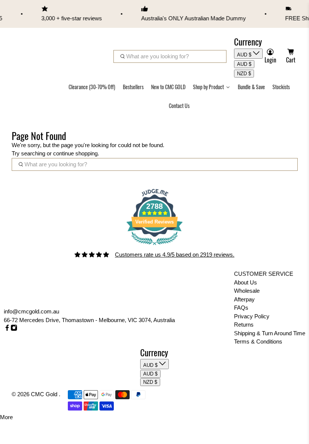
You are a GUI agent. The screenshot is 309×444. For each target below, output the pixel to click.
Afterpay (244, 299)
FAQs (241, 307)
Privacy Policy (251, 316)
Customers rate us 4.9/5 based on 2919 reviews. (174, 254)
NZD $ (244, 73)
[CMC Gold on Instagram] (14, 329)
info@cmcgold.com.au (31, 311)
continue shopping (75, 153)
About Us (245, 282)
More (6, 417)
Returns (244, 324)
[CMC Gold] (32, 48)
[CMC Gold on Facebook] (7, 329)
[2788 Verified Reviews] (154, 246)
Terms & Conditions (258, 341)
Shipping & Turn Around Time (269, 333)
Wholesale (247, 290)
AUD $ (245, 55)
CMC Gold (45, 394)
